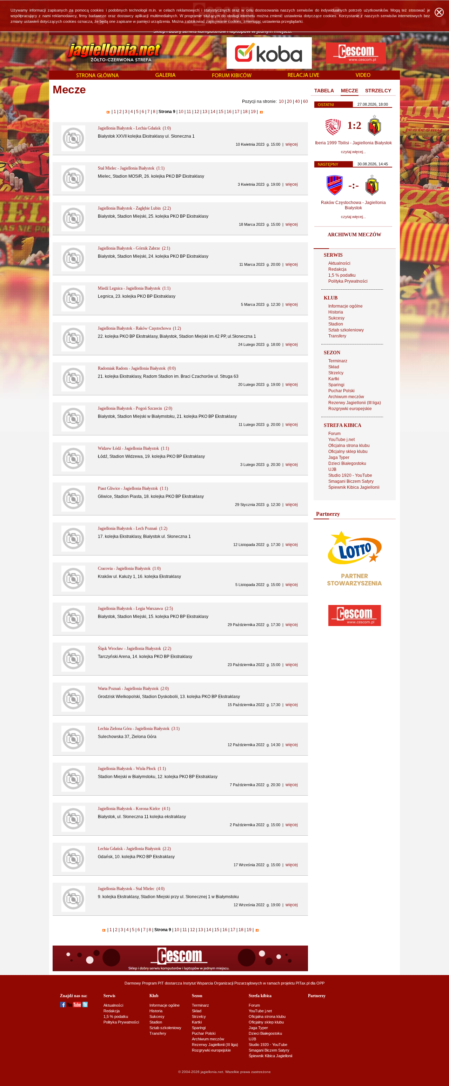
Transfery (337, 336)
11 (189, 111)
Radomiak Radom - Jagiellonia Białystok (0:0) (137, 368)
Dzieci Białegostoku (347, 463)
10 (281, 101)
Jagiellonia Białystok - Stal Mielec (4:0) (131, 888)
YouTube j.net (341, 439)
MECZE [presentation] (349, 90)
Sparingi (336, 384)
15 (220, 111)
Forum (334, 433)
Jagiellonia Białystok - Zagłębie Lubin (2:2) (134, 208)
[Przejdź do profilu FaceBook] (63, 1006)
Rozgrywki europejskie (350, 408)
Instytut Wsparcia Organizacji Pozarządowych (222, 983)
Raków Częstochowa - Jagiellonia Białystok (353, 205)
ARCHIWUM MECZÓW (354, 234)
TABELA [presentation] (324, 90)
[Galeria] (165, 75)
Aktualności (339, 263)
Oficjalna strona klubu (349, 445)
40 (297, 101)
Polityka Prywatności (348, 281)
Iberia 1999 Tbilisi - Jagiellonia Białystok (353, 142)
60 (305, 101)
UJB (332, 469)
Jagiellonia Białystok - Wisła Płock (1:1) (132, 768)
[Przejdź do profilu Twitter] (85, 1006)
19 (253, 111)
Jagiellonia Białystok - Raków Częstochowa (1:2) (139, 328)
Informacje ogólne (345, 306)
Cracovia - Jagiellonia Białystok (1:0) (129, 568)
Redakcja (337, 269)
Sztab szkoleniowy (346, 330)
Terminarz (337, 360)
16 (229, 111)
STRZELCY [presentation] (378, 90)
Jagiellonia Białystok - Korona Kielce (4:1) (134, 808)
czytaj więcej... (353, 152)
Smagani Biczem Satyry (351, 481)
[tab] (324, 91)
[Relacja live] (303, 75)
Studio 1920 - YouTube (350, 475)
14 (212, 111)
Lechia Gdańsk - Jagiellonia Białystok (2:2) (134, 848)
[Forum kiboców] (232, 75)
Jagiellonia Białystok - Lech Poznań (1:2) (132, 528)
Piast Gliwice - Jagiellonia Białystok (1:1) (133, 488)
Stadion (335, 324)
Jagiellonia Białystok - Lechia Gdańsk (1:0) (134, 128)
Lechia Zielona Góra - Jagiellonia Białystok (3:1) (139, 728)
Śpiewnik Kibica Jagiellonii (354, 487)
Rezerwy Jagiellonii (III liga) (354, 402)
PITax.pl (302, 983)
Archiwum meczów (346, 396)
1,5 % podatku (342, 275)
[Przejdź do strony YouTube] (74, 1006)
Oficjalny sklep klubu (348, 451)
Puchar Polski (341, 390)
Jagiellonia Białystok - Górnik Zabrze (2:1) (134, 248)
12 (196, 111)
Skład (333, 366)
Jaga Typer (338, 457)
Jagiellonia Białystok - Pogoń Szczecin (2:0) (135, 408)
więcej (292, 144)
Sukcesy (336, 318)
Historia (335, 312)
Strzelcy (335, 372)
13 (204, 111)
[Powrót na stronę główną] (106, 52)
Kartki (333, 378)
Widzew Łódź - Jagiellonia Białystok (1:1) (133, 448)
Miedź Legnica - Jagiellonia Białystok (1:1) (134, 288)
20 (289, 101)
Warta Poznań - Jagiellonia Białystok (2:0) (133, 688)
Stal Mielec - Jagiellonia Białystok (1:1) (131, 168)
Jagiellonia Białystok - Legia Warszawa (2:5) (135, 608)
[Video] (363, 75)
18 (245, 111)
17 (237, 111)
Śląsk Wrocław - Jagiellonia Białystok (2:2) (134, 648)
